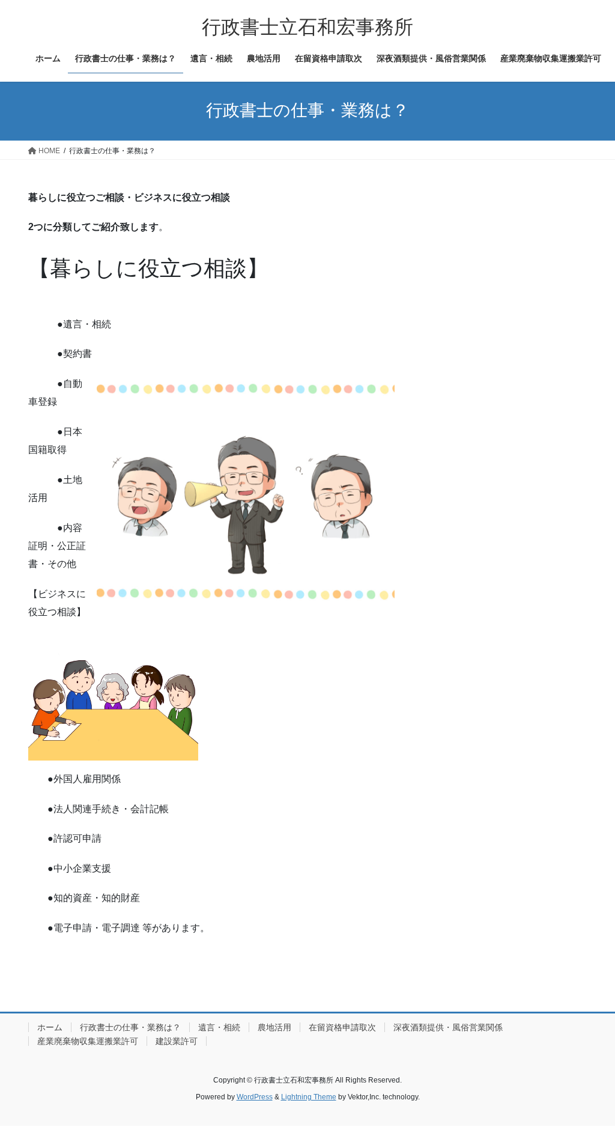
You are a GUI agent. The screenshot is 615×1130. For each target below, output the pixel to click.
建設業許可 (177, 1041)
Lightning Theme (308, 1097)
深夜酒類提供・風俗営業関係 (448, 1027)
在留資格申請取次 (342, 1027)
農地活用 (274, 1027)
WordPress (255, 1097)
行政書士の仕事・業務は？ (130, 1027)
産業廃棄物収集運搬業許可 (87, 1041)
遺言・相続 (219, 1027)
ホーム (49, 1027)
